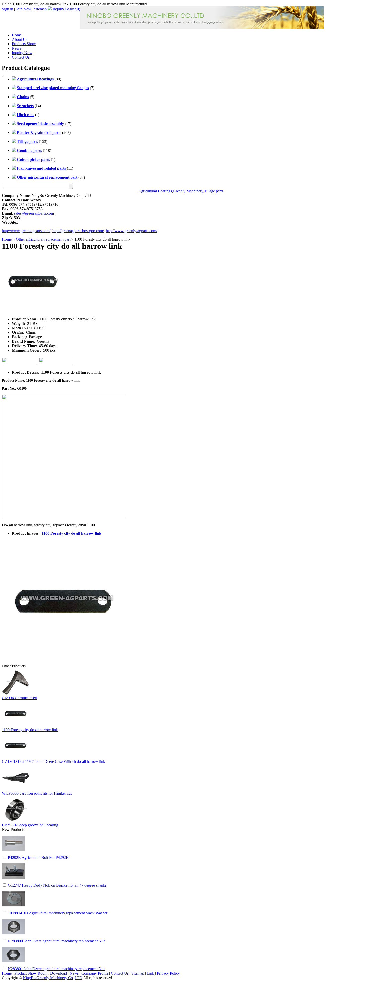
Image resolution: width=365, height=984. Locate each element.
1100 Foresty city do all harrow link (71, 533)
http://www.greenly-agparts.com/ (131, 231)
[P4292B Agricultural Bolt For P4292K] (13, 853)
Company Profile (94, 973)
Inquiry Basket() (66, 9)
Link (150, 973)
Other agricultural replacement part (43, 239)
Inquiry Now (22, 53)
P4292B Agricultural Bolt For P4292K (38, 857)
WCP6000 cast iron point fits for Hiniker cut (37, 793)
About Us (19, 39)
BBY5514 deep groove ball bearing (30, 825)
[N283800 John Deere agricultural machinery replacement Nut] (13, 937)
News (16, 48)
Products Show (24, 44)
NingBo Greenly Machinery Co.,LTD (52, 978)
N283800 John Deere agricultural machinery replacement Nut (56, 941)
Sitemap (40, 9)
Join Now (23, 9)
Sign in (7, 9)
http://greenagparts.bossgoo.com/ (78, 231)
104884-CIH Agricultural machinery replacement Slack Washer (57, 913)
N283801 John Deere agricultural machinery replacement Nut (56, 969)
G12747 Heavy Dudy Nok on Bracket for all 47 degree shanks (57, 885)
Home (17, 35)
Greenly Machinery (188, 191)
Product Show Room (30, 973)
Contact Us (21, 57)
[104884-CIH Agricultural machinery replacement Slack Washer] (13, 909)
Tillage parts (213, 191)
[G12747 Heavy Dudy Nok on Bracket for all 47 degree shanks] (13, 881)
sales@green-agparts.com (34, 213)
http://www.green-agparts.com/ (26, 231)
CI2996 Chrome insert (19, 698)
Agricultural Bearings (155, 191)
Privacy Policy (168, 973)
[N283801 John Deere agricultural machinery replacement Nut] (13, 965)
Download (58, 973)
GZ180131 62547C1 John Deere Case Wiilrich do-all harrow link (53, 761)
